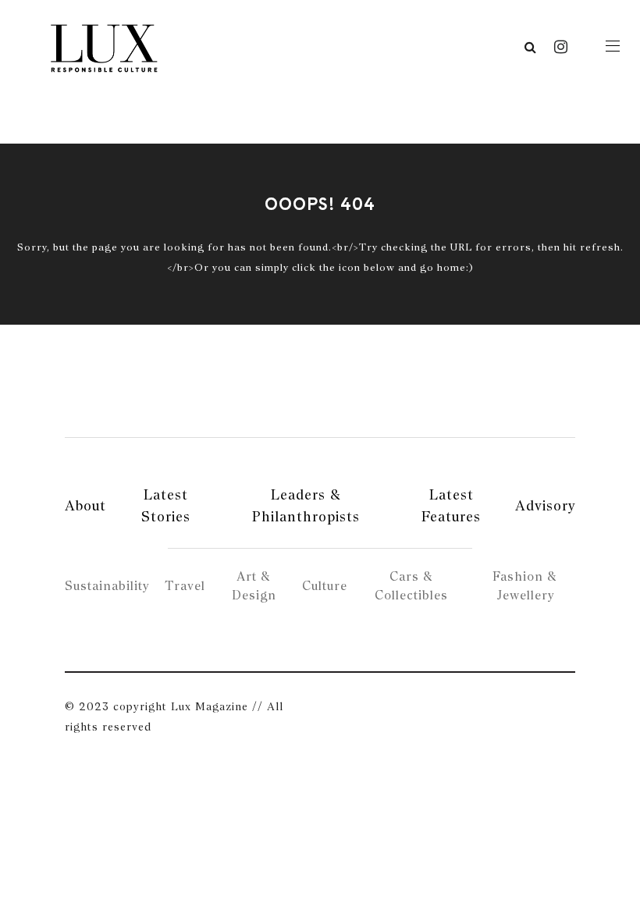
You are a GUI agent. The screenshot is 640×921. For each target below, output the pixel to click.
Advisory (545, 505)
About (85, 505)
